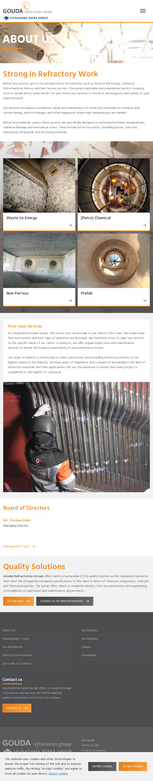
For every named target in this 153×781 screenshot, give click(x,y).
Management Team (16, 546)
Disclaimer (88, 740)
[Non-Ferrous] (69, 301)
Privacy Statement (94, 750)
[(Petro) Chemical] (144, 225)
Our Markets (89, 639)
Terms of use (90, 745)
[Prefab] (144, 301)
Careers (86, 647)
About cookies (58, 773)
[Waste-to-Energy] (69, 225)
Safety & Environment (17, 655)
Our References (12, 647)
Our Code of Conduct (17, 663)
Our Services (89, 630)
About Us (8, 630)
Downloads (88, 655)
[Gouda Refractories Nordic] (28, 8)
